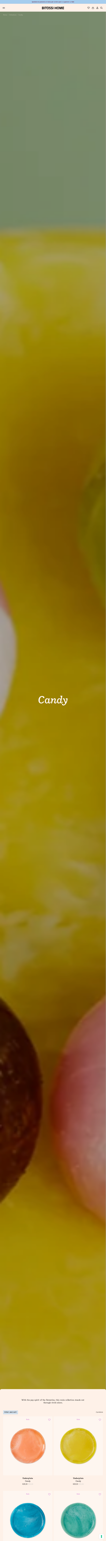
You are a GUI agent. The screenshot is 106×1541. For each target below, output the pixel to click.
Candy (20, 15)
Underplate (27, 1478)
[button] (4, 8)
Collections (12, 15)
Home (5, 15)
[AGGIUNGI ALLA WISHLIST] (49, 1419)
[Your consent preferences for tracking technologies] (101, 1536)
